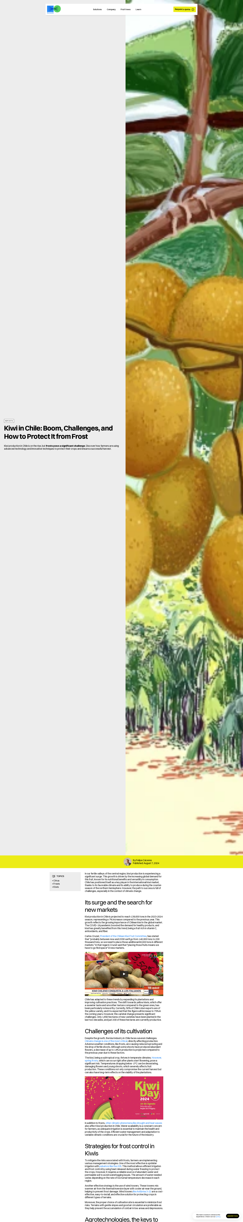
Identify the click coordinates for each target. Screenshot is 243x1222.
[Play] (124, 974)
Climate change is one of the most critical (106, 1041)
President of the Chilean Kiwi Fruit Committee (123, 936)
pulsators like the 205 (110, 1166)
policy (218, 1217)
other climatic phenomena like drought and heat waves (134, 1123)
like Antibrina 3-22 (142, 1191)
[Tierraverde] (54, 9)
